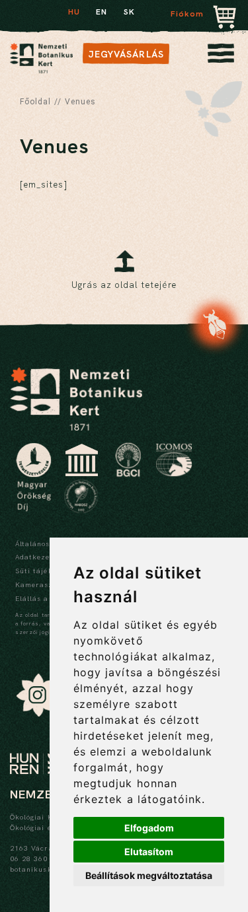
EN (101, 12)
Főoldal (35, 101)
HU (74, 12)
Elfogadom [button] (149, 827)
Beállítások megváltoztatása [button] (148, 875)
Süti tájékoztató (46, 570)
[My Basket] (225, 18)
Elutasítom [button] (148, 851)
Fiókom (187, 14)
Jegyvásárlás (126, 54)
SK (129, 12)
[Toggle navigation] (221, 57)
